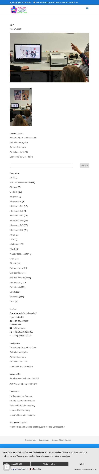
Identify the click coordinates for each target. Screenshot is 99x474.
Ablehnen (16, 464)
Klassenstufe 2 (16, 211)
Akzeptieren (49, 464)
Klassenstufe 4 (16, 220)
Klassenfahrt (15, 201)
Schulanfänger (16, 273)
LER (12, 239)
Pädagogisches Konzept (21, 396)
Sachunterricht (16, 268)
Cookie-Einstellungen (61, 440)
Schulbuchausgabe (19, 142)
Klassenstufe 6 (16, 230)
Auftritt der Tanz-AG (19, 152)
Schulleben (15, 282)
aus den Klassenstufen (20, 182)
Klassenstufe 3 (16, 216)
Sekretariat (15, 287)
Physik (13, 263)
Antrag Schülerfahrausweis (22, 401)
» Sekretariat (19, 328)
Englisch (14, 197)
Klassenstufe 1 (16, 206)
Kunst (12, 235)
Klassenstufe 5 (16, 225)
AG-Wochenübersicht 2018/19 (24, 384)
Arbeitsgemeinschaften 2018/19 (24, 378)
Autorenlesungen (18, 147)
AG (11, 178)
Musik (12, 249)
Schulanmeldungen (19, 278)
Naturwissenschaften (19, 254)
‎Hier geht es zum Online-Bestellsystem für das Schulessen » (37, 427)
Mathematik (15, 244)
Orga (12, 259)
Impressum (44, 440)
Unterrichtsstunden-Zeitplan (22, 415)
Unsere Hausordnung (20, 410)
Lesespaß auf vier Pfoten (21, 157)
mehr (82, 464)
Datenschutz (30, 440)
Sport (12, 292)
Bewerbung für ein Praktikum (23, 138)
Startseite (14, 297)
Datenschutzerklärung (89, 469)
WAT (12, 301)
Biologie (14, 187)
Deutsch (14, 192)
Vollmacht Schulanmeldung (22, 405)
